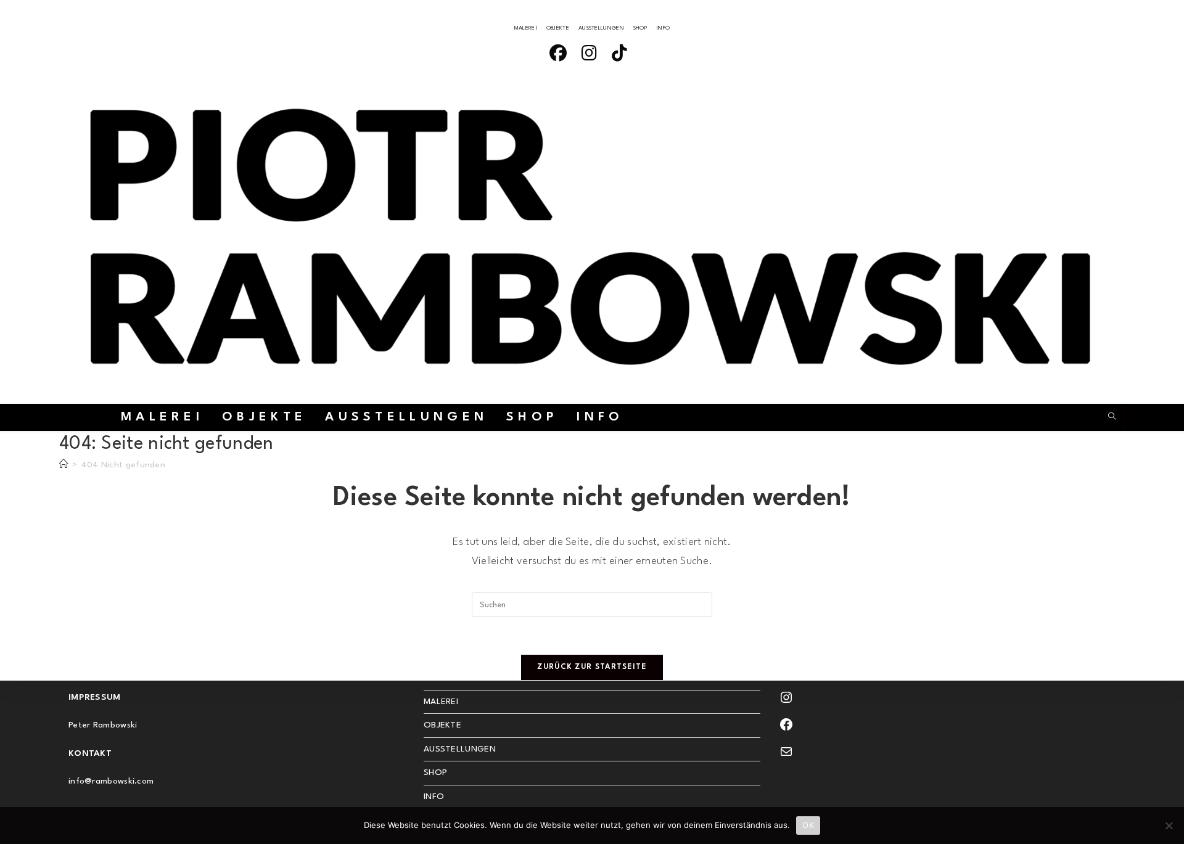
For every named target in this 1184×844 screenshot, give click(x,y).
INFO (663, 28)
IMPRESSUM (94, 697)
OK (808, 825)
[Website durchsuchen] (1111, 418)
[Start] (63, 465)
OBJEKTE (557, 28)
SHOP (640, 28)
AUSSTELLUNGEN (601, 28)
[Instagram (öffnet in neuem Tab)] (593, 55)
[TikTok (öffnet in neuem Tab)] (623, 55)
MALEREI (525, 28)
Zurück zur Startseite (591, 667)
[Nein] (1168, 825)
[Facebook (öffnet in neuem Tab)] (562, 55)
